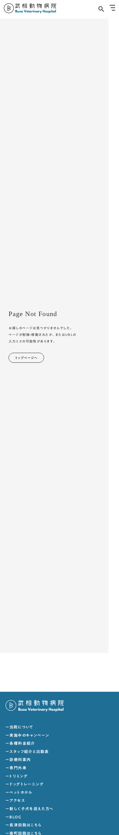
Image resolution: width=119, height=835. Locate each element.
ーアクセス (15, 801)
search (101, 9)
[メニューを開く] (112, 7)
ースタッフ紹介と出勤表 (27, 752)
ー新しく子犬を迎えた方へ (30, 809)
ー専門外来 (16, 768)
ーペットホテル (19, 793)
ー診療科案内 (18, 760)
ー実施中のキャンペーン (27, 735)
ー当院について (19, 727)
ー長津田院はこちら (24, 825)
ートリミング (17, 776)
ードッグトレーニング (25, 784)
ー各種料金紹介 (20, 743)
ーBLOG (13, 817)
